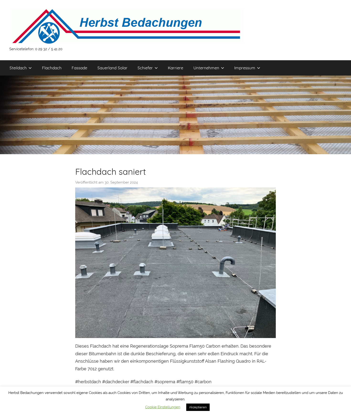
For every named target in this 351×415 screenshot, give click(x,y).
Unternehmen (206, 67)
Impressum (244, 67)
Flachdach (52, 67)
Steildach (18, 67)
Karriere (175, 67)
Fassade (79, 67)
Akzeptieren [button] (198, 407)
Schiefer (145, 67)
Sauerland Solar (112, 67)
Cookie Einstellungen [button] (162, 407)
